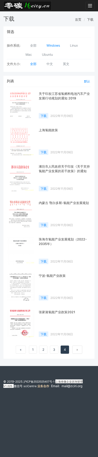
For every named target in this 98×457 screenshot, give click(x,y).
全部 (33, 45)
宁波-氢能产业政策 (52, 276)
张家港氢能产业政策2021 (57, 312)
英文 (66, 64)
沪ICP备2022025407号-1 (39, 381)
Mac (29, 54)
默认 (87, 81)
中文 (49, 64)
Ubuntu (47, 54)
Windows (53, 45)
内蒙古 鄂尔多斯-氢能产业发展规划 (64, 203)
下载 (90, 19)
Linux (74, 45)
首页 (78, 19)
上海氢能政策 (48, 130)
